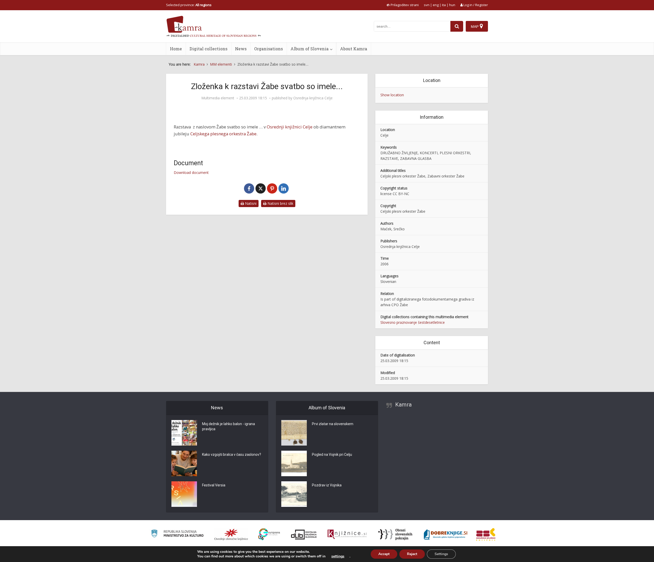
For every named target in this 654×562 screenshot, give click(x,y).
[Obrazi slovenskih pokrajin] (395, 534)
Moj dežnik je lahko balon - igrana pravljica (228, 426)
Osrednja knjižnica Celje (313, 98)
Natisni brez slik (279, 203)
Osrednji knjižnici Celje (289, 127)
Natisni (250, 203)
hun (452, 5)
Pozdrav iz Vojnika (327, 485)
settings (337, 556)
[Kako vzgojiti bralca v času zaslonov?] (184, 463)
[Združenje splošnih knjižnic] (485, 534)
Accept (384, 554)
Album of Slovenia (309, 48)
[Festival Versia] (184, 494)
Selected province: (189, 5)
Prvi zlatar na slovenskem (332, 424)
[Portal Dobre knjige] (445, 534)
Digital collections (208, 48)
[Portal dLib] (304, 534)
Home (176, 48)
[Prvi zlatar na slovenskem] (294, 433)
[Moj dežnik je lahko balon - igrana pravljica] (184, 433)
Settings (441, 554)
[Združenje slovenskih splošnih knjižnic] (347, 534)
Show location (392, 94)
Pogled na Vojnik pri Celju (332, 454)
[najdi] (456, 26)
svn (426, 5)
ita (444, 5)
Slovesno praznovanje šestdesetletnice (412, 322)
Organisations (268, 48)
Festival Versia (213, 485)
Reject (412, 554)
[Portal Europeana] (269, 534)
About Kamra (353, 48)
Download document (191, 172)
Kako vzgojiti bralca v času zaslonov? (231, 454)
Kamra (403, 404)
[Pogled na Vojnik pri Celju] (294, 463)
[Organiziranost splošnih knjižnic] (231, 534)
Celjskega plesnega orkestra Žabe (223, 134)
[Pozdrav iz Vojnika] (294, 494)
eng (436, 5)
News (241, 48)
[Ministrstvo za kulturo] (177, 534)
